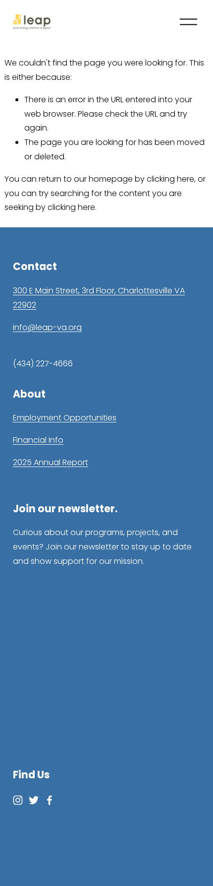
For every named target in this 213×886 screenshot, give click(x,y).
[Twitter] (34, 800)
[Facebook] (49, 800)
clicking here (170, 179)
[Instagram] (18, 800)
